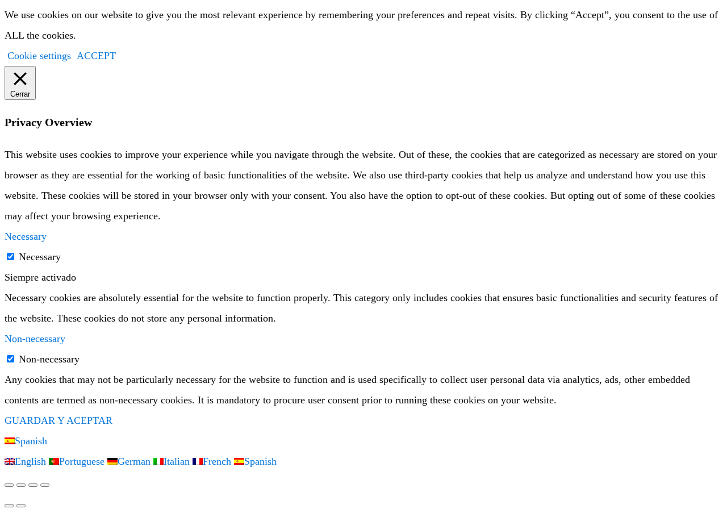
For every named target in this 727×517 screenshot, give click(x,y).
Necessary (40, 256)
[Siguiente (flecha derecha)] (21, 505)
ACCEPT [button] (96, 55)
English (32, 461)
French (218, 461)
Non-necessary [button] (35, 338)
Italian (178, 461)
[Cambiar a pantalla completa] (21, 485)
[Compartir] (32, 485)
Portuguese (83, 461)
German (135, 461)
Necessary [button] (26, 236)
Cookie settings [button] (39, 55)
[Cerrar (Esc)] (44, 485)
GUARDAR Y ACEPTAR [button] (58, 420)
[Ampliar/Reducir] (9, 485)
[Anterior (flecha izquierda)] (9, 505)
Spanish (31, 441)
